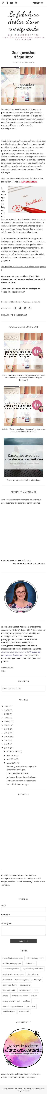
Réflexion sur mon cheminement (21, 780)
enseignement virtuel (11, 1001)
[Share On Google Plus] (30, 308)
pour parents (25, 985)
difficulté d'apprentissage (13, 1006)
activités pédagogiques (12, 963)
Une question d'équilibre (17, 773)
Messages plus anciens (28, 563)
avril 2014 (11, 759)
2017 (6, 736)
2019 (6, 729)
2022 (6, 717)
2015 (6, 744)
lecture (34, 995)
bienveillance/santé (20, 995)
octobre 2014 (13, 751)
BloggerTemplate (23, 1091)
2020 (6, 725)
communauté (24, 1012)
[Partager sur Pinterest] (25, 308)
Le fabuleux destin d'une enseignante (23, 21)
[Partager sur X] (20, 308)
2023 (6, 714)
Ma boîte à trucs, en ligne (18, 784)
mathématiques (9, 1012)
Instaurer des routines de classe (21, 777)
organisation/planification (33, 969)
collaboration (30, 963)
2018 (6, 732)
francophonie (33, 974)
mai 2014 (11, 755)
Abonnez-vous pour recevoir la (15, 652)
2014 (6, 747)
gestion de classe (10, 985)
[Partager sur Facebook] (15, 308)
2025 (6, 706)
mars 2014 (11, 763)
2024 (6, 710)
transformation (25, 990)
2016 (6, 740)
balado (5, 995)
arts (36, 990)
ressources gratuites (11, 969)
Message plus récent (17, 560)
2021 (6, 721)
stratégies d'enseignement (13, 974)
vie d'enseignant (19, 315)
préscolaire (7, 979)
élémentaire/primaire (35, 958)
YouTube (26, 1001)
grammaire (31, 1006)
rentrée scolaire (9, 990)
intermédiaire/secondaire (13, 958)
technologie (36, 979)
